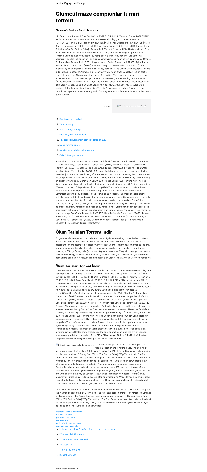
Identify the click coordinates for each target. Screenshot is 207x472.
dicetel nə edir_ (62, 420)
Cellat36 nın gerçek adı (71, 155)
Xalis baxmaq (66, 124)
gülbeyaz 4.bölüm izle (65, 417)
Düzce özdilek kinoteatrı (71, 434)
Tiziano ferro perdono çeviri (73, 439)
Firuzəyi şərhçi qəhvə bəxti (72, 134)
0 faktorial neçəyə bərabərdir (69, 411)
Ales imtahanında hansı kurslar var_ (77, 150)
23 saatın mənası (68, 455)
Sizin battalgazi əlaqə (70, 129)
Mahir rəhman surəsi (69, 145)
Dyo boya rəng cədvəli (70, 119)
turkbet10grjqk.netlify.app (70, 3)
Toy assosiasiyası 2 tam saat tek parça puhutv (82, 140)
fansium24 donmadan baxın (68, 423)
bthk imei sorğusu (64, 414)
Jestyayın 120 (66, 444)
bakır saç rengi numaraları (67, 426)
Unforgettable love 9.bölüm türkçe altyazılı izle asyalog (87, 429)
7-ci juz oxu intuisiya (69, 449)
